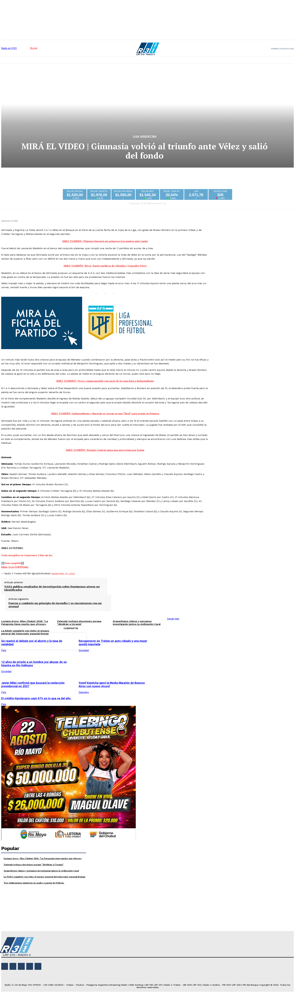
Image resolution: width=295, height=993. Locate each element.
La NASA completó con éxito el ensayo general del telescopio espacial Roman (25, 632)
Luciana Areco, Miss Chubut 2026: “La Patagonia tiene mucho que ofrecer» (43, 858)
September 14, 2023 (63, 573)
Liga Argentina (144, 136)
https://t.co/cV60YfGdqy (14, 567)
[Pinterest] (181, 641)
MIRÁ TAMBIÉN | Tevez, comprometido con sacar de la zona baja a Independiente (105, 381)
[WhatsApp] (192, 641)
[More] (203, 640)
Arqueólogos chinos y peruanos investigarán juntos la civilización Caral (137, 623)
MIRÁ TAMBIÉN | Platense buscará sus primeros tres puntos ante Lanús (105, 241)
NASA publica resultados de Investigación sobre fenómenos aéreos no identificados (52, 588)
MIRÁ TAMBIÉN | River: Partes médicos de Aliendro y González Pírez (105, 265)
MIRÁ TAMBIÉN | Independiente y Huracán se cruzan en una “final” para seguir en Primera (105, 413)
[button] (28, 48)
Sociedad (84, 650)
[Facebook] (158, 641)
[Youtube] (38, 966)
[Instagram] (13, 966)
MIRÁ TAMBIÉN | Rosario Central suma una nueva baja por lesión (105, 450)
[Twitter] (170, 641)
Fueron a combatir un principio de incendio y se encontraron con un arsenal (55, 604)
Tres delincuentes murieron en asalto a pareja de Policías (34, 882)
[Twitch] (21, 966)
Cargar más (173, 618)
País (3, 650)
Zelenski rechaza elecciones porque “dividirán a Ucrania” (34, 864)
